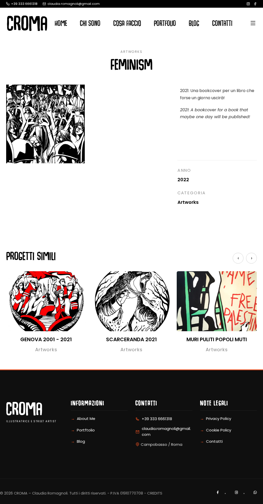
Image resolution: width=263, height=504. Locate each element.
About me (86, 418)
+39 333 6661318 (24, 3)
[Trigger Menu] (253, 23)
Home (61, 24)
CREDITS (154, 493)
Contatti (222, 24)
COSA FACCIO (127, 24)
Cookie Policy (218, 430)
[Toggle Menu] (243, 23)
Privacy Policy (218, 418)
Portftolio (86, 430)
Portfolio (165, 24)
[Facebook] (255, 4)
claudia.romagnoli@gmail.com (74, 3)
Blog (194, 24)
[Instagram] (248, 4)
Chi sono (90, 24)
